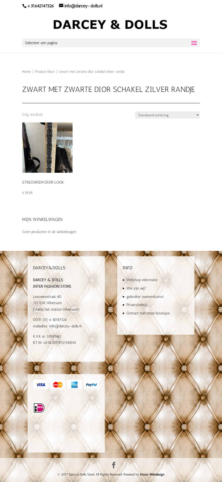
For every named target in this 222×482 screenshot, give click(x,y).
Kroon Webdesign (152, 474)
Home (26, 71)
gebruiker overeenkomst (145, 296)
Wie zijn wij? (136, 288)
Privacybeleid (136, 305)
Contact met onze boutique (148, 313)
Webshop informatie (142, 280)
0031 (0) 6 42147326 (50, 319)
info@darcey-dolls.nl (65, 326)
